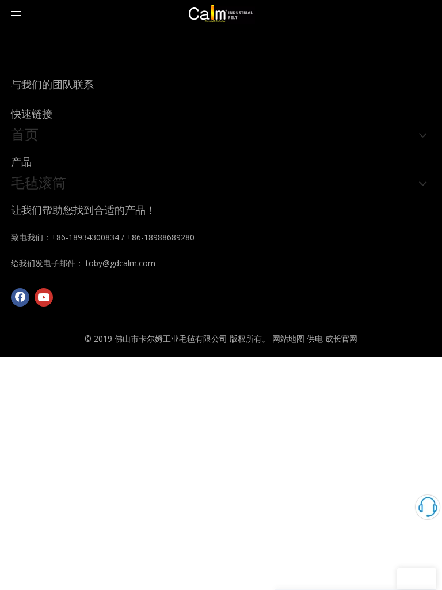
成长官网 (341, 338)
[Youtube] (44, 297)
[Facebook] (20, 297)
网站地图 (288, 338)
